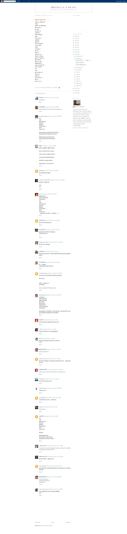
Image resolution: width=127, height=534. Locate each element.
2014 (76, 49)
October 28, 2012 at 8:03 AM (56, 242)
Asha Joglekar (42, 397)
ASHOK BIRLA (43, 445)
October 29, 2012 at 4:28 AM (48, 338)
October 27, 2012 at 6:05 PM (52, 107)
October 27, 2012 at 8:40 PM (49, 146)
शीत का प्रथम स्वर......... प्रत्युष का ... (83, 60)
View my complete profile (80, 127)
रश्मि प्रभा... (41, 97)
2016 (76, 45)
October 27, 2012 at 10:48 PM (51, 170)
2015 (76, 47)
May (77, 76)
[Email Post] (59, 87)
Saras (40, 194)
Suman (41, 407)
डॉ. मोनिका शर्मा (42, 262)
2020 (76, 40)
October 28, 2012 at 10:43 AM (54, 295)
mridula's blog (63, 7)
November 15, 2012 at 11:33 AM (55, 445)
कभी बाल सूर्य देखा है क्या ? (81, 65)
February (78, 83)
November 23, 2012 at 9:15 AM (54, 466)
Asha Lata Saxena (43, 489)
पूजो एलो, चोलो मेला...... (80, 62)
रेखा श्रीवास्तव (42, 107)
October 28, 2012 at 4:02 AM (52, 229)
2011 (76, 88)
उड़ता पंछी (41, 416)
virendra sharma (43, 273)
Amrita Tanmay (43, 388)
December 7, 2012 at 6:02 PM (55, 489)
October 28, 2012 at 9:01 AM (51, 251)
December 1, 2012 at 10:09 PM (54, 477)
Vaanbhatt (41, 379)
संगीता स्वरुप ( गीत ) (43, 456)
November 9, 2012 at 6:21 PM (51, 416)
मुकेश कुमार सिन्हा (42, 349)
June (77, 74)
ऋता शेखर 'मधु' (42, 220)
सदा (40, 338)
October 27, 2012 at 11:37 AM (51, 97)
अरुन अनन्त (41, 170)
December (78, 56)
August (78, 70)
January (78, 85)
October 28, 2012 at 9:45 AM (53, 262)
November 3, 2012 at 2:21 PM (54, 397)
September (78, 67)
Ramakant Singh (43, 116)
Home (52, 522)
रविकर (40, 146)
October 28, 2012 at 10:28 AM (55, 273)
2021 (76, 38)
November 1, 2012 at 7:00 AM (54, 388)
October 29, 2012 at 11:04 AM (52, 379)
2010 (76, 90)
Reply (40, 102)
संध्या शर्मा (41, 320)
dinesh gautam (42, 295)
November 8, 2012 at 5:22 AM (50, 407)
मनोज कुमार (41, 251)
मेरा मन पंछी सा (42, 229)
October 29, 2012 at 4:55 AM (53, 349)
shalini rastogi (42, 358)
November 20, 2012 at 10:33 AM (55, 456)
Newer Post (37, 522)
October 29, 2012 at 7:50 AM (56, 369)
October (78, 58)
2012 (76, 54)
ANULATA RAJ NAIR (44, 180)
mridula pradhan (79, 106)
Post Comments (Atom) (46, 525)
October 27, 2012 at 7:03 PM (54, 116)
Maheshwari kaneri (44, 242)
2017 (76, 43)
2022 (76, 36)
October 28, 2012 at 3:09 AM (53, 220)
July (77, 72)
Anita (40, 329)
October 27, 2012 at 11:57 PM (49, 194)
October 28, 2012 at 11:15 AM (51, 320)
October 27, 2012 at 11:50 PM (57, 180)
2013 (76, 52)
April (77, 79)
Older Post (68, 522)
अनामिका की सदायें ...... (43, 369)
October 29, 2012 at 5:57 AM (53, 358)
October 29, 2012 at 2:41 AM (49, 329)
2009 (76, 93)
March (77, 81)
